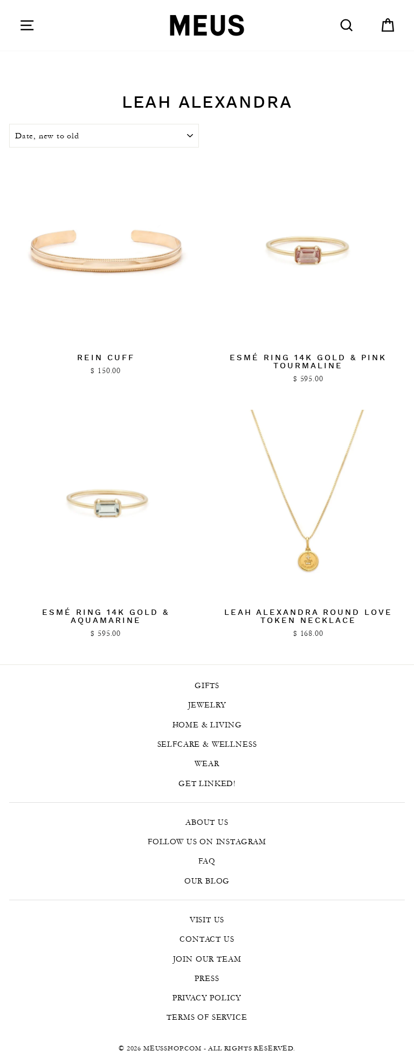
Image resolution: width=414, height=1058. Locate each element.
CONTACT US (207, 939)
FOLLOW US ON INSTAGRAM (207, 841)
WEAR (207, 763)
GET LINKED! (207, 783)
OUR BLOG (207, 880)
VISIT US (207, 919)
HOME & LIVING (207, 724)
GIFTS (207, 685)
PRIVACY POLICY (207, 997)
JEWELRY (207, 704)
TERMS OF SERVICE (207, 1017)
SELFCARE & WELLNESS (207, 744)
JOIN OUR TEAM (207, 959)
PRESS (207, 978)
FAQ (206, 861)
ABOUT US (207, 822)
